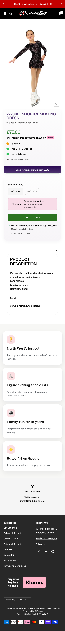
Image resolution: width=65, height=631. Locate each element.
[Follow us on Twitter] (45, 551)
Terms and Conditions (15, 565)
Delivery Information (14, 533)
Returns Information (14, 544)
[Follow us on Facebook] (39, 551)
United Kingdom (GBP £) (16, 600)
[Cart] (59, 13)
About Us (8, 549)
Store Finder (10, 560)
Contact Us (9, 554)
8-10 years (32, 191)
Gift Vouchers (10, 527)
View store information (21, 233)
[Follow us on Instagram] (52, 551)
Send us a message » (46, 538)
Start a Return (11, 538)
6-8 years (15, 191)
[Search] (10, 13)
